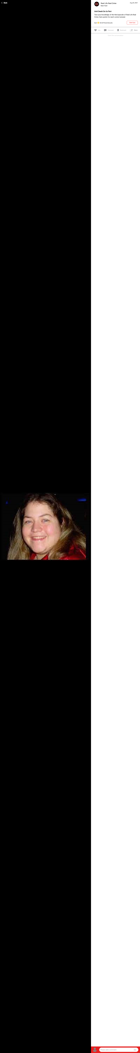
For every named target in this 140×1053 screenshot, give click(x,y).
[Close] (4, 2)
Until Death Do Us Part (102, 11)
